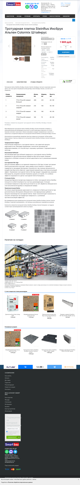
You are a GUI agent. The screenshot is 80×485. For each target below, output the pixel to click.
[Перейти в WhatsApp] (27, 7)
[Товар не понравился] (62, 38)
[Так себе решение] (64, 38)
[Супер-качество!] (67, 38)
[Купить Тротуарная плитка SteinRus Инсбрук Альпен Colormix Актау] (31, 339)
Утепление (8, 402)
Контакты (8, 389)
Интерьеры (8, 404)
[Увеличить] (36, 262)
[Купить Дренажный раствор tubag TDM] (13, 303)
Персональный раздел (12, 465)
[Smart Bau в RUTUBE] (11, 367)
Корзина (63, 4)
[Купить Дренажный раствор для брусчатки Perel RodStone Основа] (49, 303)
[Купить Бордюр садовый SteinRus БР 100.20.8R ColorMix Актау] (67, 303)
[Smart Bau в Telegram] (54, 367)
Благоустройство (10, 409)
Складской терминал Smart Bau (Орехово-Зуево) (16, 244)
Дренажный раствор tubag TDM (12, 315)
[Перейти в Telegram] (36, 7)
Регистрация (68, 3)
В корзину (66, 52)
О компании (9, 373)
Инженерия (8, 411)
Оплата (7, 378)
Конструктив (8, 397)
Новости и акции (10, 387)
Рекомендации (9, 385)
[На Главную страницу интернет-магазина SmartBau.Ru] (13, 4)
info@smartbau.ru (45, 12)
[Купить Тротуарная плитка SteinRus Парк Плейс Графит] (49, 339)
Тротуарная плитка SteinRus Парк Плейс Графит (49, 350)
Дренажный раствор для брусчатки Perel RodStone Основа (49, 316)
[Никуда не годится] (61, 38)
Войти (62, 3)
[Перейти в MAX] (31, 7)
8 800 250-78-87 (32, 4)
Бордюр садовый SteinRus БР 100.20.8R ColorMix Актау (67, 315)
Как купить (8, 376)
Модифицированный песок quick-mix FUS (31, 315)
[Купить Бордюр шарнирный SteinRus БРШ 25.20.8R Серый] (67, 339)
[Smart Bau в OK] (69, 367)
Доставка (7, 380)
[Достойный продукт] (65, 38)
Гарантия (7, 382)
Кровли (7, 406)
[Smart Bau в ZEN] (40, 367)
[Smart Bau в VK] (25, 367)
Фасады (7, 400)
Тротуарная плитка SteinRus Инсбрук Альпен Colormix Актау (30, 351)
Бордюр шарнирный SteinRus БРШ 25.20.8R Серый (67, 350)
